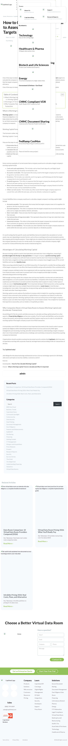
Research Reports (52, 17)
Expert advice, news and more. (30, 19)
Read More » (8, 543)
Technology (25, 35)
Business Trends (11, 409)
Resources (9, 16)
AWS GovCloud (11, 407)
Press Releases (10, 447)
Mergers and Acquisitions (14, 444)
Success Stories (11, 457)
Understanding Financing (14, 464)
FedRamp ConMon (29, 141)
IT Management (11, 442)
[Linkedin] (14, 687)
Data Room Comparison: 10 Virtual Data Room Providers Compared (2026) (29, 387)
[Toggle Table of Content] (61, 94)
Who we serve (28, 689)
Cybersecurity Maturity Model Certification (32, 124)
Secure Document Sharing (57, 685)
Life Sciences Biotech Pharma (58, 702)
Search (58, 404)
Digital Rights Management (39, 691)
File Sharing (9, 434)
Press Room (38, 709)
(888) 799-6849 (9, 706)
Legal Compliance (57, 712)
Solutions (26, 686)
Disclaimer (25, 740)
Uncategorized (10, 461)
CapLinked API (39, 684)
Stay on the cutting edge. (26, 37)
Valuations (9, 466)
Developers (38, 703)
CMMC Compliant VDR (32, 101)
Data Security (10, 419)
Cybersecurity (10, 417)
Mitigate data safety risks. (27, 51)
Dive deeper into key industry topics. (54, 18)
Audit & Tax (55, 723)
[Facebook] (5, 687)
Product (8, 449)
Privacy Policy (16, 740)
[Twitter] (5, 694)
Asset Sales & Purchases (59, 726)
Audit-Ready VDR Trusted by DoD (29, 104)
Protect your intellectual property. (29, 67)
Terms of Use (6, 740)
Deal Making (9, 40)
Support (50, 10)
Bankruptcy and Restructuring (57, 719)
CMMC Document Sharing (34, 121)
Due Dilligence (10, 427)
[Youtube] (14, 694)
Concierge (38, 686)
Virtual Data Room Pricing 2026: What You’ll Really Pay (23, 390)
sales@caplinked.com (9, 709)
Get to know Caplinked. (29, 12)
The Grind (9, 459)
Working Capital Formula (15, 99)
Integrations (38, 698)
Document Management (13, 424)
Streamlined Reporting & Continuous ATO (31, 143)
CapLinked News (11, 412)
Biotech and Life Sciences (34, 64)
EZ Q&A (37, 695)
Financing (9, 437)
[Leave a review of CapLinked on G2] (8, 718)
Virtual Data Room (57, 715)
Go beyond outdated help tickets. (54, 11)
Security (8, 454)
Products (26, 684)
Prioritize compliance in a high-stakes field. (32, 80)
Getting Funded (11, 439)
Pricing (26, 698)
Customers (27, 692)
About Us (27, 10)
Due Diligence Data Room (58, 693)
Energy (23, 78)
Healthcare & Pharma (31, 48)
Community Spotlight (12, 414)
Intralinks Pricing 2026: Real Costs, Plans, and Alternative (23, 394)
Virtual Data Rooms (12, 469)
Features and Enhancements (14, 429)
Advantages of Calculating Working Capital (18, 101)
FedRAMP (9, 432)
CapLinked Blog (29, 17)
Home (4, 16)
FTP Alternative (57, 709)
